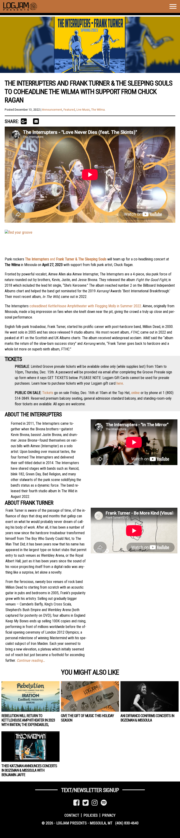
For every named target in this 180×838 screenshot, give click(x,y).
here (119, 383)
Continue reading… (31, 660)
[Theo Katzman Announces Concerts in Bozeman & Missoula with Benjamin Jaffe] (30, 746)
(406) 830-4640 (127, 823)
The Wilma (98, 109)
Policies (90, 815)
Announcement (52, 109)
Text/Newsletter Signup (90, 790)
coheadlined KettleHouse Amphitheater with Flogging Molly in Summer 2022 (85, 306)
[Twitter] (85, 802)
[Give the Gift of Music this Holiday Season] (90, 696)
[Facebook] (76, 802)
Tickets (47, 393)
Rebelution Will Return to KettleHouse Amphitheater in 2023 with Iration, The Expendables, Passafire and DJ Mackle (28, 723)
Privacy (109, 815)
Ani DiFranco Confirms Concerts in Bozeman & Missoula (147, 718)
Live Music (83, 109)
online (135, 393)
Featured (69, 109)
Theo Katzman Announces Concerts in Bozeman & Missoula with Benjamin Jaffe (29, 770)
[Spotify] (104, 802)
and (65, 259)
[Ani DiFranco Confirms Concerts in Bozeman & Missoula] (149, 696)
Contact (71, 815)
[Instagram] (94, 802)
